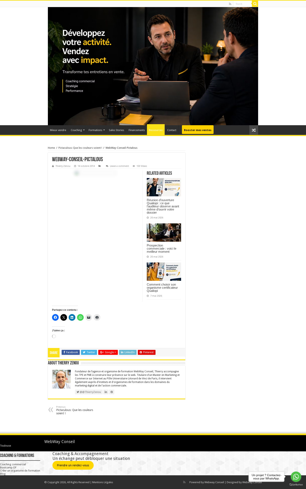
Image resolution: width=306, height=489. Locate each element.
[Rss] (230, 3)
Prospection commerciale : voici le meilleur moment (161, 248)
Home (51, 147)
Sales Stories (116, 130)
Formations (95, 130)
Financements (137, 130)
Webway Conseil (214, 482)
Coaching (76, 130)
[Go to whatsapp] (296, 477)
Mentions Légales (102, 482)
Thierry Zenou (63, 166)
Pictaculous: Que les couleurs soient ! (80, 147)
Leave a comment (119, 166)
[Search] (255, 4)
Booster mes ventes (197, 130)
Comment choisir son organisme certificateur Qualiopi (162, 287)
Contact (171, 130)
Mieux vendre (58, 130)
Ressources (156, 130)
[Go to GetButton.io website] (296, 484)
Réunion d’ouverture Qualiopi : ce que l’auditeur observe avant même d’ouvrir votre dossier (163, 206)
